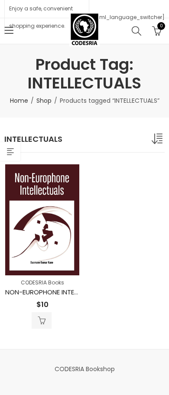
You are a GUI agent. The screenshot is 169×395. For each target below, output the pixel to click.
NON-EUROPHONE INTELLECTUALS (56, 292)
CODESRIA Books (42, 282)
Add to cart (42, 320)
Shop (44, 100)
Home (19, 100)
